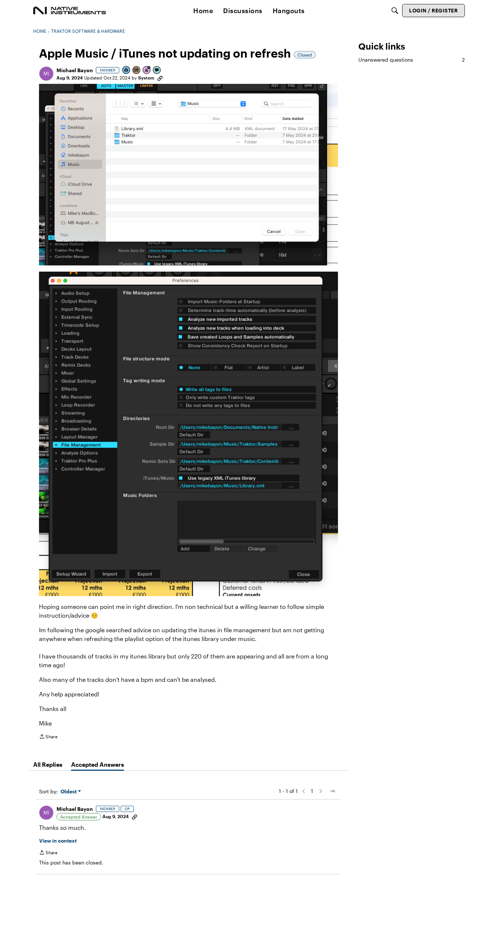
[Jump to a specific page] (332, 791)
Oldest (69, 791)
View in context (58, 840)
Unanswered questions (411, 60)
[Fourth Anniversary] (147, 70)
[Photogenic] (126, 70)
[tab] (48, 764)
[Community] (69, 11)
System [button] (146, 77)
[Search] (394, 10)
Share (48, 737)
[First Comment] (157, 70)
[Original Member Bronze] (136, 70)
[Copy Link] (160, 77)
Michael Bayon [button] (75, 70)
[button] (46, 73)
